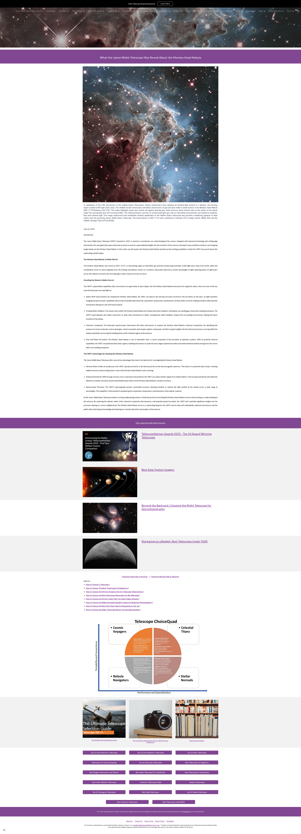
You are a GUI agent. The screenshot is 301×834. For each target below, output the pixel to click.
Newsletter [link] (51, 11)
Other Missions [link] (147, 11)
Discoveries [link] (112, 11)
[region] (150, 4)
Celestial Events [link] (129, 11)
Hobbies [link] (176, 11)
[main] (150, 56)
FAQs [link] (260, 11)
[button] (298, 11)
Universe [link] (249, 11)
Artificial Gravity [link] (275, 11)
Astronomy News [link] (95, 11)
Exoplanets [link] (163, 11)
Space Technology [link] (193, 11)
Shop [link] (228, 11)
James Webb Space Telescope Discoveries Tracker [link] (29, 11)
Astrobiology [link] (77, 11)
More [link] (289, 11)
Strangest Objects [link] (213, 11)
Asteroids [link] (63, 11)
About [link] (237, 11)
